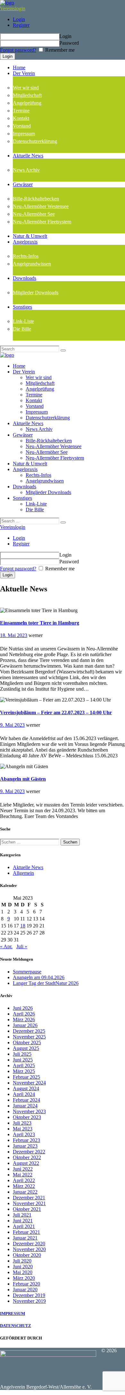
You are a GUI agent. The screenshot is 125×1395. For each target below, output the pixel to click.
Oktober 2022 (27, 1157)
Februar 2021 (26, 1232)
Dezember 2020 (29, 1243)
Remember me (59, 50)
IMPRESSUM (12, 1313)
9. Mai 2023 (12, 725)
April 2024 (24, 1094)
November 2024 (29, 1082)
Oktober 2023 (27, 1117)
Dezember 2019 (29, 1295)
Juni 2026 (23, 1008)
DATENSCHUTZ (15, 1325)
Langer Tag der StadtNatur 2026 (46, 983)
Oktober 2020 (27, 1255)
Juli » (21, 946)
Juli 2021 (22, 1215)
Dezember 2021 (29, 1197)
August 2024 (26, 1088)
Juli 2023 (22, 1123)
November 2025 (29, 1036)
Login (19, 19)
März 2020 (24, 1278)
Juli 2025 (22, 1054)
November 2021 (29, 1203)
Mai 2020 (22, 1272)
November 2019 (29, 1301)
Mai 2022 (22, 1174)
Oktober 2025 (27, 1042)
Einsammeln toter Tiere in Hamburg (39, 623)
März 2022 (24, 1186)
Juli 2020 (22, 1261)
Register (21, 25)
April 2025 (24, 1065)
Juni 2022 (23, 1169)
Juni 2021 (23, 1220)
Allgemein (23, 873)
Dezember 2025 (29, 1031)
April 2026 (24, 1013)
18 (22, 925)
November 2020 (29, 1249)
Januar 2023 (25, 1146)
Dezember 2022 (29, 1151)
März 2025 (24, 1071)
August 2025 (26, 1048)
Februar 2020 (26, 1283)
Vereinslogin (12, 8)
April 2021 (24, 1226)
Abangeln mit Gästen (23, 779)
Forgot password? (18, 50)
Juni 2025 (23, 1059)
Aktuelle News (28, 867)
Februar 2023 (26, 1140)
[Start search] (63, 522)
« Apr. (6, 946)
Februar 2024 (26, 1100)
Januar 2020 (25, 1289)
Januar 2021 (25, 1238)
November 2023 (29, 1111)
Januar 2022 (25, 1192)
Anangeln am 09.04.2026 (38, 977)
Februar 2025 (26, 1077)
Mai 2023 (22, 1128)
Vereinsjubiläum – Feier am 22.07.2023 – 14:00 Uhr (56, 712)
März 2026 (24, 1019)
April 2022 (24, 1180)
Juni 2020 (23, 1266)
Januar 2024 (25, 1105)
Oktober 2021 (27, 1209)
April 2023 (24, 1134)
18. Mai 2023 (13, 635)
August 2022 (26, 1163)
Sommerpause (27, 971)
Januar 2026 (25, 1025)
